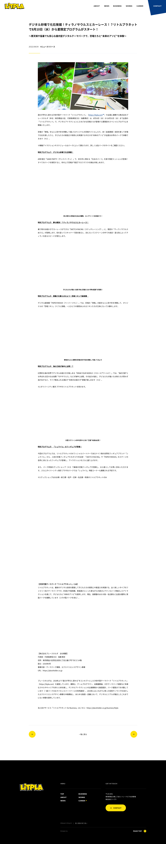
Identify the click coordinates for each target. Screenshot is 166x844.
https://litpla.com (96, 115)
